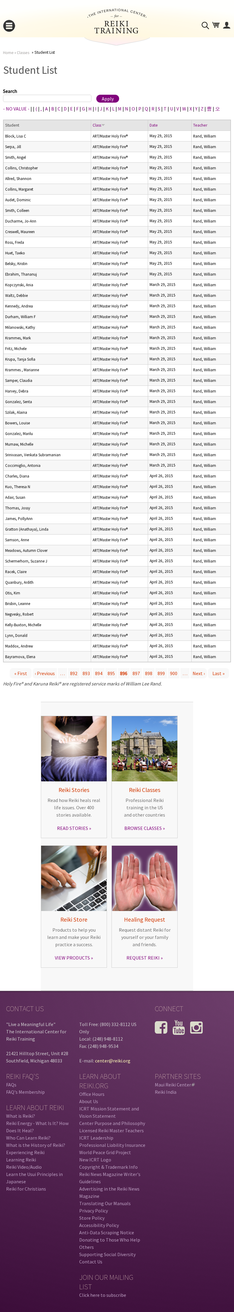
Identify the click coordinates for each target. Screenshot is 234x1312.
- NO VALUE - (16, 109)
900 (173, 673)
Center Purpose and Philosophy (112, 1123)
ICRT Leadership (96, 1138)
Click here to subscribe (102, 1295)
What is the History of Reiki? (35, 1145)
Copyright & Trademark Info (108, 1167)
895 (111, 673)
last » (218, 673)
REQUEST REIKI (143, 958)
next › (199, 673)
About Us (88, 1101)
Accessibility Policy (99, 1225)
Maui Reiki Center (174, 1085)
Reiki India (165, 1092)
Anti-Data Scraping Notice (106, 1232)
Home (8, 52)
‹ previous (45, 673)
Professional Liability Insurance (112, 1145)
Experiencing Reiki (25, 1152)
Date (154, 125)
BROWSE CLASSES (143, 828)
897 (136, 673)
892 (73, 673)
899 (161, 673)
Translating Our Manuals (105, 1203)
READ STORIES (72, 828)
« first (20, 673)
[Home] (117, 32)
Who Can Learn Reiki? (28, 1138)
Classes (23, 52)
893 (86, 673)
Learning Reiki (21, 1160)
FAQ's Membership (25, 1092)
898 (148, 673)
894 (98, 673)
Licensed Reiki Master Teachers (111, 1130)
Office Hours (92, 1094)
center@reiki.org (112, 1061)
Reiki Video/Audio (24, 1167)
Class (97, 125)
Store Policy (92, 1218)
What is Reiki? (20, 1116)
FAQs (11, 1085)
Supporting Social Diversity (107, 1254)
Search (10, 91)
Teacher (200, 125)
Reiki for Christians (26, 1189)
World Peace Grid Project (105, 1152)
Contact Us (90, 1262)
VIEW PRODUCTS (72, 958)
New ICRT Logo (95, 1160)
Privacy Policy (93, 1211)
